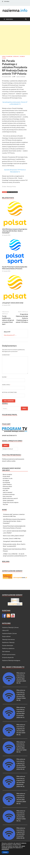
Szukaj (6, 445)
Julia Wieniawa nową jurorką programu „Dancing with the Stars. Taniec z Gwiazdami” (14, 231)
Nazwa (4, 377)
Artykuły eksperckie (8, 657)
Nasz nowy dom (7, 496)
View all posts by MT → (10, 335)
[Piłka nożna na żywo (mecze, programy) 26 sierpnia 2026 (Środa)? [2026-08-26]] (9, 736)
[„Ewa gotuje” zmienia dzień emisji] (15, 288)
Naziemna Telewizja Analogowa (11, 660)
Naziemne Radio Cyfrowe (9, 633)
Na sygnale (6, 480)
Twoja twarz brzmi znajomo (10, 502)
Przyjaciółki (6, 488)
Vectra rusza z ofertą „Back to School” (13, 535)
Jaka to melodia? (7, 492)
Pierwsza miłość (7, 486)
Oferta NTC (16, 56)
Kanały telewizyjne (7, 56)
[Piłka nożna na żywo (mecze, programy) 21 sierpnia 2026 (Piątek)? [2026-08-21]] (9, 822)
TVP (9, 192)
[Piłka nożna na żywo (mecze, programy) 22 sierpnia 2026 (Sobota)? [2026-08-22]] (9, 805)
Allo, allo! (5, 490)
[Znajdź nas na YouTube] (13, 616)
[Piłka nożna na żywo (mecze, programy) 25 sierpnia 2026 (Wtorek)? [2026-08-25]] (9, 753)
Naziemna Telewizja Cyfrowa (10, 627)
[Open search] (26, 19)
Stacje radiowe (6, 636)
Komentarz (6, 355)
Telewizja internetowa (8, 639)
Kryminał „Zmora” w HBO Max (11, 538)
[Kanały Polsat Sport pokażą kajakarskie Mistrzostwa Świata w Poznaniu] (15, 252)
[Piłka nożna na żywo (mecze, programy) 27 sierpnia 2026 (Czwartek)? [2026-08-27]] (9, 719)
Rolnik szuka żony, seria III (10, 498)
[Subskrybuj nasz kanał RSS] (8, 616)
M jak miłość (6, 476)
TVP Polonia (13, 192)
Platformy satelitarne (8, 648)
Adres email (6, 384)
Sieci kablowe (6, 651)
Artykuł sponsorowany (8, 654)
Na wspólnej (6, 482)
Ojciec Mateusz (7, 484)
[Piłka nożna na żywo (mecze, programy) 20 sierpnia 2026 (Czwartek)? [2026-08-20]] (9, 839)
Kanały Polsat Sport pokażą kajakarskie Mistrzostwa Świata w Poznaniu (14, 267)
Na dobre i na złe (7, 478)
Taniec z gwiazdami (8, 500)
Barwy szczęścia (7, 474)
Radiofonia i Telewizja (8, 642)
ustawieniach (5, 849)
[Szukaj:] (15, 408)
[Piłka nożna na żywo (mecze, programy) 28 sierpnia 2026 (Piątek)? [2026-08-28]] (9, 701)
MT (14, 76)
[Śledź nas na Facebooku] (4, 616)
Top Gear (5, 504)
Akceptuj (5, 852)
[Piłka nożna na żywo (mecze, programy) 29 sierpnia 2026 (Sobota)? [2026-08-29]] (9, 684)
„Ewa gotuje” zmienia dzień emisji (12, 303)
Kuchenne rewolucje (8, 494)
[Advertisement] (15, 40)
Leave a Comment (20, 76)
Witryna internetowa (9, 392)
